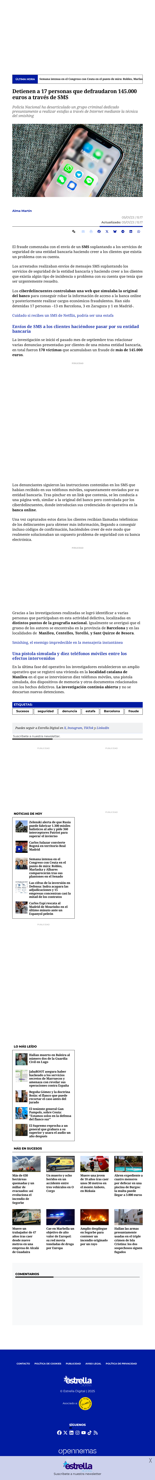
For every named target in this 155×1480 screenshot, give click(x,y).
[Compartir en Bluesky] (115, 231)
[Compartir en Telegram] (123, 231)
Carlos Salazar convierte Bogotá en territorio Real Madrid (47, 846)
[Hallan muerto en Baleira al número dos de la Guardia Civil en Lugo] (22, 1059)
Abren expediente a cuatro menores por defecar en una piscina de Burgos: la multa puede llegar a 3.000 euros (128, 1185)
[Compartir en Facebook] (99, 231)
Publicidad (73, 1363)
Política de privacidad (121, 1363)
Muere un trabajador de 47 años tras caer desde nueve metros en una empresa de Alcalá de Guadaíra (25, 1240)
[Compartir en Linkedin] (131, 231)
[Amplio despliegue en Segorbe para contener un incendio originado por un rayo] (94, 1217)
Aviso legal (93, 1363)
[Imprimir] (91, 231)
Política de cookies (47, 1363)
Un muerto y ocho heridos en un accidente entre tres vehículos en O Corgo (60, 1183)
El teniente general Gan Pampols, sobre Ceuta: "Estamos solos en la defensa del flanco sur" (50, 1114)
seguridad (46, 711)
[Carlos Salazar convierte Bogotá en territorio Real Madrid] (19, 849)
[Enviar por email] (83, 231)
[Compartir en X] (107, 231)
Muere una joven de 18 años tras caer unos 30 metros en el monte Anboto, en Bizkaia (94, 1183)
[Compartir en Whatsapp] (139, 231)
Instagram (74, 728)
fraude (134, 711)
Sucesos (22, 711)
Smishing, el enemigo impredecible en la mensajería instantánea (67, 642)
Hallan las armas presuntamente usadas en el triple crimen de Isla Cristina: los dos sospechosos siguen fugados (128, 1240)
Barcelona (112, 711)
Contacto (23, 1363)
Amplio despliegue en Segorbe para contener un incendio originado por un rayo (94, 1236)
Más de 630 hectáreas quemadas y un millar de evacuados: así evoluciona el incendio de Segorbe (23, 1189)
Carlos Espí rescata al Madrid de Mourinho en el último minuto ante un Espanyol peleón (48, 908)
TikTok (88, 728)
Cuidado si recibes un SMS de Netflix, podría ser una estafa (63, 315)
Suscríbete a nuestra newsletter (36, 736)
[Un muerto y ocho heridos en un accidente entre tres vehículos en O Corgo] (60, 1164)
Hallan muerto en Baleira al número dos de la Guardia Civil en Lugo (49, 1058)
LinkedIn (103, 728)
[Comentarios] (74, 231)
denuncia (69, 711)
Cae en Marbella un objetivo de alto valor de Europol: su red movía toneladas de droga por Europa (60, 1238)
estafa (90, 711)
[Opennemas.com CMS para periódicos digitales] (77, 1455)
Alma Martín (22, 211)
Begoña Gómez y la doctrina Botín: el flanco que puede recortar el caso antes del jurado (49, 1097)
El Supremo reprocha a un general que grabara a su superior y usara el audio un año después (50, 1131)
